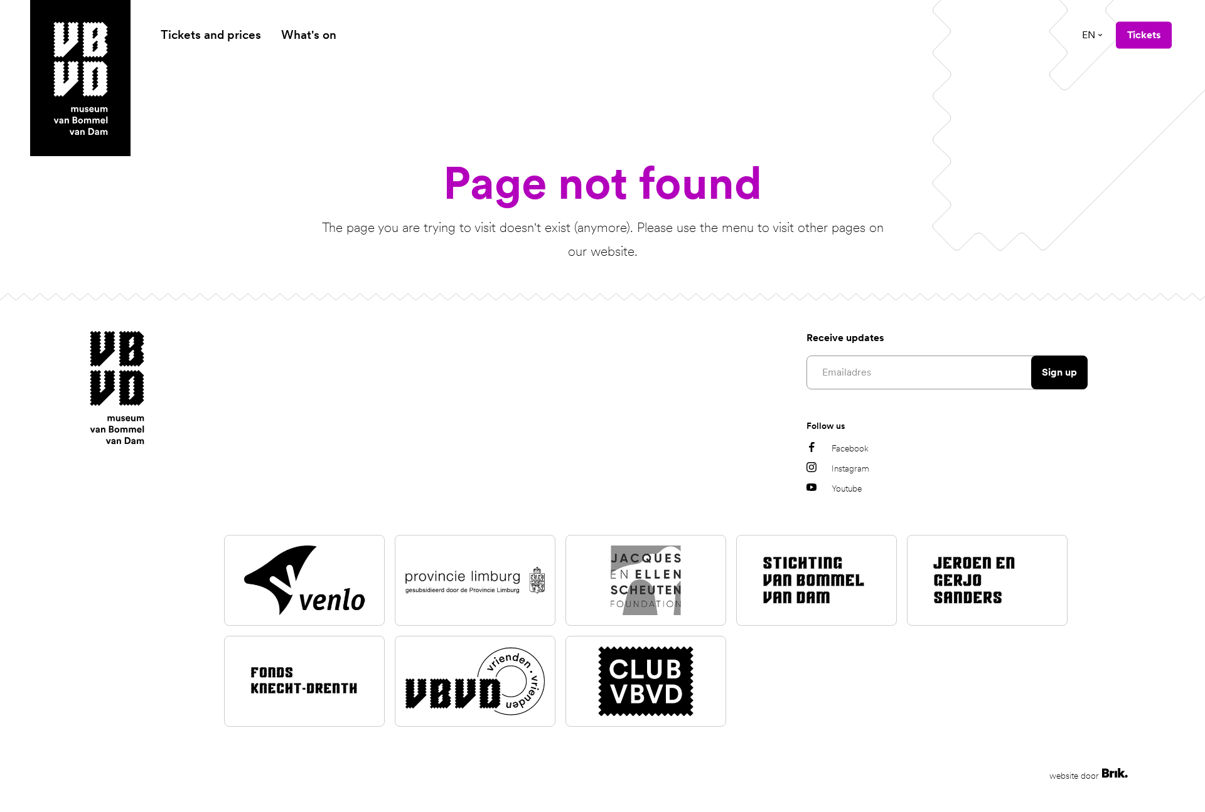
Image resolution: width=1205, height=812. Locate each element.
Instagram (850, 468)
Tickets (1143, 35)
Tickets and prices (211, 35)
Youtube (847, 488)
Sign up (1059, 372)
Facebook (850, 448)
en (1088, 35)
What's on (308, 35)
